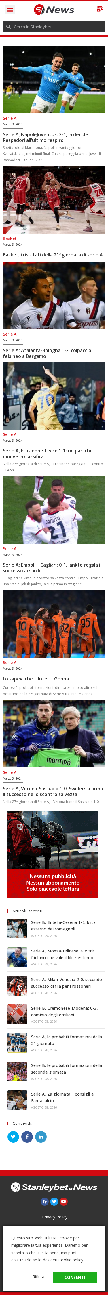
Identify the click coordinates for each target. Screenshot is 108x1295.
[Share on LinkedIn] (41, 1137)
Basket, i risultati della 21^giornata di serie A (53, 254)
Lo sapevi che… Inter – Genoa (36, 679)
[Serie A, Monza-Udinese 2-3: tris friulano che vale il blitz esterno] (17, 957)
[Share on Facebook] (27, 1137)
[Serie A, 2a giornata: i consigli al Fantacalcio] (17, 1100)
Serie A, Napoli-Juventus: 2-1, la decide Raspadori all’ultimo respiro (45, 137)
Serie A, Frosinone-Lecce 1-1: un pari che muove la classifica (48, 453)
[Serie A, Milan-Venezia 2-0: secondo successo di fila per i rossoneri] (17, 986)
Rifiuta (38, 1276)
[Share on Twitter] (13, 1137)
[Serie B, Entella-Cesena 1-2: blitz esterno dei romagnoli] (17, 928)
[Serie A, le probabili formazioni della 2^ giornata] (17, 1043)
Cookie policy (70, 1260)
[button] (10, 9)
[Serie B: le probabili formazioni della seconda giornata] (17, 1071)
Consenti (75, 1277)
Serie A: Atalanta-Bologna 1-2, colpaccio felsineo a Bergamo (47, 353)
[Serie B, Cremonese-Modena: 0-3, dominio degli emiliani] (17, 1014)
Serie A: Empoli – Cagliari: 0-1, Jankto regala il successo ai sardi (52, 568)
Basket (10, 238)
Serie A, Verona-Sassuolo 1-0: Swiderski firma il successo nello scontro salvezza (53, 791)
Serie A (9, 118)
